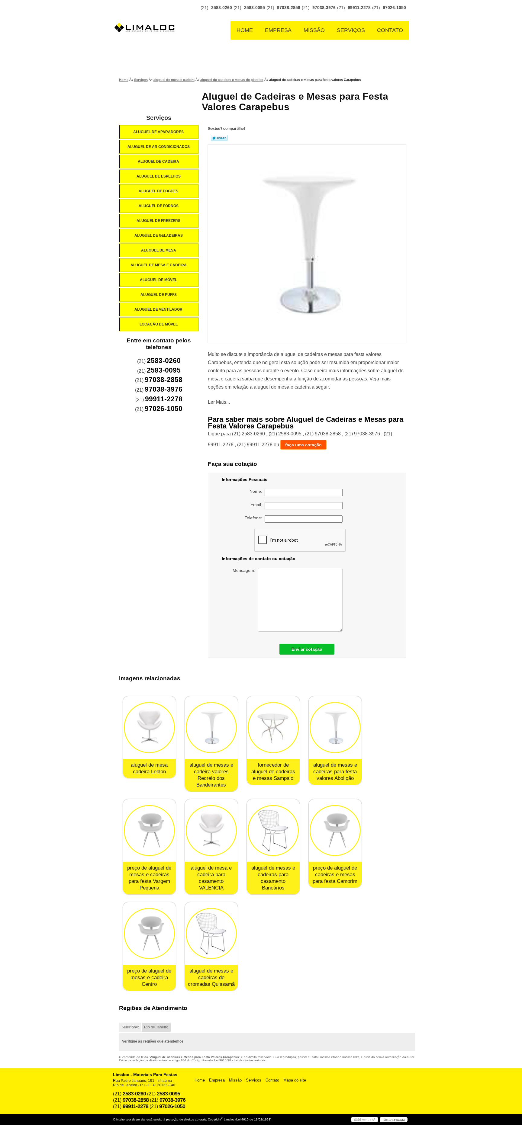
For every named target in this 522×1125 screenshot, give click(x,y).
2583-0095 (254, 7)
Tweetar (219, 138)
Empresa (278, 30)
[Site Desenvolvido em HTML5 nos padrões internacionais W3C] (364, 1119)
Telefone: (255, 517)
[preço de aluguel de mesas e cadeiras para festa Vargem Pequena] (149, 830)
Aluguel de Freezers (158, 221)
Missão (314, 30)
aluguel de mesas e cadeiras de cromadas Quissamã (211, 977)
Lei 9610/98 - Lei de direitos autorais (240, 1060)
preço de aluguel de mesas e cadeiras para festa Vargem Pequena (149, 878)
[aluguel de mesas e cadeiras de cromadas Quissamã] (211, 933)
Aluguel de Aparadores (158, 132)
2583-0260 (221, 7)
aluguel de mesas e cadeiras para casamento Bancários (273, 878)
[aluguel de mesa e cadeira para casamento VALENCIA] (211, 830)
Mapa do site (294, 1080)
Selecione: (130, 1027)
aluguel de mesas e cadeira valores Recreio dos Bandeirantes (211, 775)
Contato (390, 30)
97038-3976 (324, 7)
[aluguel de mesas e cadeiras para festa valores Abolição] (335, 727)
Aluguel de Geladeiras (158, 235)
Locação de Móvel (159, 324)
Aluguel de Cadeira (158, 161)
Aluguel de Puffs (158, 295)
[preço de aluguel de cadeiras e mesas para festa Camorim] (335, 830)
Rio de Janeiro (156, 1027)
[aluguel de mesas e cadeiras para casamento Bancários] (273, 830)
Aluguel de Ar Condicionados (158, 147)
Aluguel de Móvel (158, 280)
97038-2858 (288, 7)
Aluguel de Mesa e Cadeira (158, 265)
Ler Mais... (219, 402)
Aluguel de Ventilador (158, 309)
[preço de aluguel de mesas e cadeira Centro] (149, 933)
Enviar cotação (307, 649)
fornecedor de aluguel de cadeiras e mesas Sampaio (273, 771)
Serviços (351, 30)
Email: (257, 504)
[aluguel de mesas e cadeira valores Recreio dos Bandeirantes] (211, 727)
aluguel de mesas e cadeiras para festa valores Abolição (335, 771)
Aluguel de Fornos (159, 206)
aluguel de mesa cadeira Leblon (149, 768)
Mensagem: (245, 570)
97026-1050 (394, 7)
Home (245, 30)
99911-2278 (359, 7)
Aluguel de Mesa (158, 250)
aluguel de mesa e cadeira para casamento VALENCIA (211, 878)
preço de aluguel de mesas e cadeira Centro (149, 977)
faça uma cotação (303, 444)
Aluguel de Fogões (158, 191)
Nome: (257, 491)
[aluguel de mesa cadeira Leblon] (149, 727)
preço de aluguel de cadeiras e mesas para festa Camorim (335, 874)
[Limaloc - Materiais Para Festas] (146, 15)
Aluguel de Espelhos (159, 176)
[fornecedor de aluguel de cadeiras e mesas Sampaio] (273, 727)
